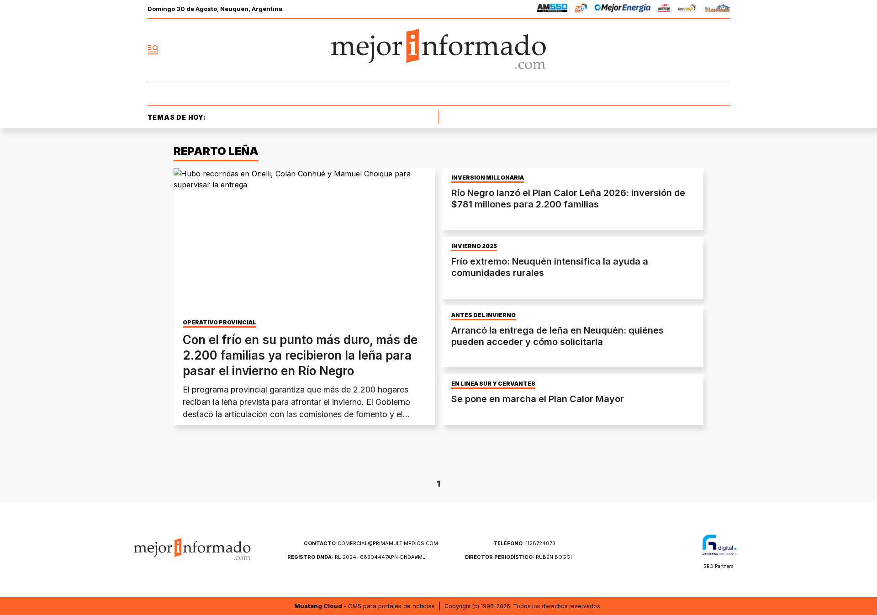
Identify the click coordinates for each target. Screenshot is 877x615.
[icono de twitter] (682, 49)
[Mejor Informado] (438, 50)
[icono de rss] (722, 49)
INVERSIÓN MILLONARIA (487, 177)
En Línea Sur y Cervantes (493, 384)
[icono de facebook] (662, 49)
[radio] (552, 9)
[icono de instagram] (702, 49)
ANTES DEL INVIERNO (483, 315)
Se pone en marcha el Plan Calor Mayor (537, 398)
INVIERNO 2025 (474, 246)
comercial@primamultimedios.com (371, 543)
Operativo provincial (219, 322)
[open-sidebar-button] (153, 49)
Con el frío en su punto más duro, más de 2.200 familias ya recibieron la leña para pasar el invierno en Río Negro (300, 355)
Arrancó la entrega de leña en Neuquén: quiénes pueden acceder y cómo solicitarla (557, 336)
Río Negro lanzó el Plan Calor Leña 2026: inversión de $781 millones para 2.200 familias (568, 198)
